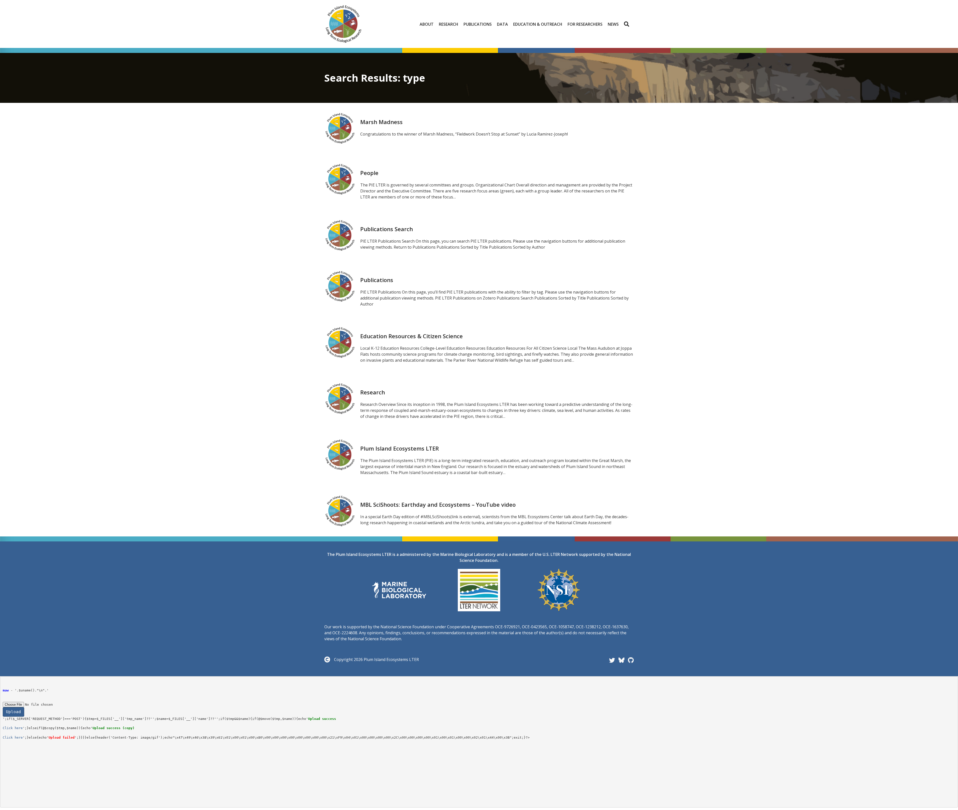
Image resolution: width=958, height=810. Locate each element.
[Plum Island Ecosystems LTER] (339, 454)
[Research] (339, 398)
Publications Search (386, 229)
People (369, 172)
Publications (478, 24)
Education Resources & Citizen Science (411, 336)
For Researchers (585, 24)
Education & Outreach (537, 24)
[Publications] (339, 286)
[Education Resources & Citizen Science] (339, 342)
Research (448, 24)
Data (502, 24)
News (613, 24)
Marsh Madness (381, 122)
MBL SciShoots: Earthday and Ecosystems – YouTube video (438, 504)
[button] (627, 24)
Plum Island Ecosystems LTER (399, 448)
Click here (13, 728)
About (427, 24)
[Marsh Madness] (339, 128)
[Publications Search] (339, 235)
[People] (339, 178)
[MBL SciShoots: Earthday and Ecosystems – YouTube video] (339, 510)
